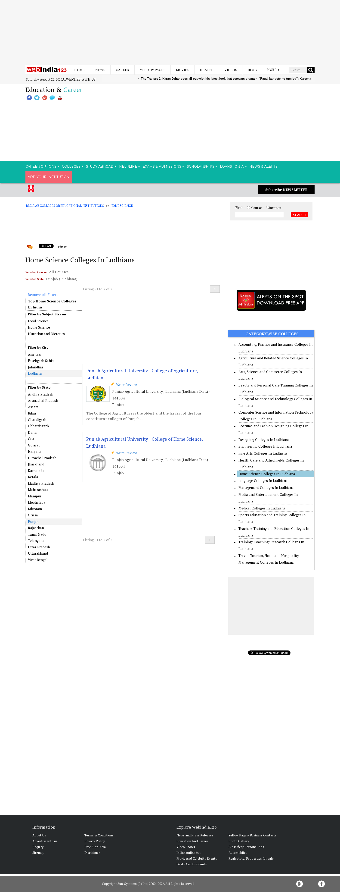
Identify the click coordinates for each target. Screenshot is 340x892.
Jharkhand (36, 464)
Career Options (40, 166)
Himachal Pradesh (42, 457)
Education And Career (192, 841)
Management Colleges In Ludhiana (266, 487)
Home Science (122, 206)
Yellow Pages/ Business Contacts (253, 835)
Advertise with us (79, 79)
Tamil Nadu (37, 534)
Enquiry (37, 847)
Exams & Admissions (162, 166)
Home (79, 70)
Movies (182, 70)
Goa (31, 438)
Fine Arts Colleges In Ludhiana (262, 453)
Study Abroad (100, 166)
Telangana (36, 540)
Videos (230, 70)
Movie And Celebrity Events (196, 858)
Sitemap (38, 852)
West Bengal (38, 559)
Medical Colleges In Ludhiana (261, 508)
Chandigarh (37, 419)
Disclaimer (92, 852)
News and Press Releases (194, 835)
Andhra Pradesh (40, 394)
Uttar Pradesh (39, 547)
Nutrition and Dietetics (46, 333)
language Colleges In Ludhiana (263, 480)
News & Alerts (263, 166)
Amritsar (35, 354)
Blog (252, 70)
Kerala (33, 476)
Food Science (38, 321)
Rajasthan (36, 527)
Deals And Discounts (191, 864)
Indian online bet (188, 852)
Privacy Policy (94, 841)
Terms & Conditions (99, 835)
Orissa (33, 515)
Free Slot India (95, 847)
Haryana (34, 451)
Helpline (128, 166)
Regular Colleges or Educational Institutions (65, 206)
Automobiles (238, 852)
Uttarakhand (38, 553)
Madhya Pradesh (41, 483)
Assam (33, 407)
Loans (226, 166)
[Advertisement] (170, 32)
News (100, 70)
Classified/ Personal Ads (246, 847)
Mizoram (35, 508)
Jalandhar (35, 367)
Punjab (33, 521)
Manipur (34, 496)
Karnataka (36, 470)
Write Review (125, 384)
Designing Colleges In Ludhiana (263, 439)
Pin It (62, 247)
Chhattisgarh (38, 426)
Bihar (32, 413)
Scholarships (200, 166)
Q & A (239, 166)
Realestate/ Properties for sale (251, 858)
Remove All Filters (43, 294)
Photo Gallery (239, 841)
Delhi (32, 432)
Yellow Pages (152, 70)
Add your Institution (48, 177)
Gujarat (34, 445)
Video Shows (185, 847)
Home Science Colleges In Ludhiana (266, 473)
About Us (39, 835)
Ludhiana (35, 373)
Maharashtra (38, 489)
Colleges (71, 166)
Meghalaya (36, 502)
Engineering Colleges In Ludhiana (265, 446)
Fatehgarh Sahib (41, 360)
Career (122, 70)
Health (207, 70)
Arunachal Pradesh (43, 400)
